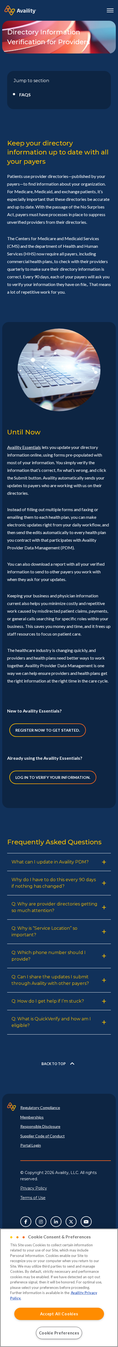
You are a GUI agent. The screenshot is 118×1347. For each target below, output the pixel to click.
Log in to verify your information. (52, 777)
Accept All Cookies (59, 1314)
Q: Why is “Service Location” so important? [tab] (44, 931)
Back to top (53, 1064)
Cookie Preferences (59, 1333)
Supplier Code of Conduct (42, 1136)
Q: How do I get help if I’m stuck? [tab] (48, 1001)
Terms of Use (33, 1197)
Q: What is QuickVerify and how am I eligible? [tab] (51, 1022)
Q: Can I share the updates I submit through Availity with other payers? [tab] (50, 980)
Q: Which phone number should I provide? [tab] (49, 956)
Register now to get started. (47, 730)
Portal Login (30, 1145)
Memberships (32, 1117)
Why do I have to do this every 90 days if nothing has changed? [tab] (54, 883)
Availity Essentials (24, 447)
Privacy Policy (33, 1188)
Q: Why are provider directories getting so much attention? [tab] (54, 907)
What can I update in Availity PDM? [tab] (50, 862)
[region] (59, 1288)
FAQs (25, 94)
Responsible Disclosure (40, 1126)
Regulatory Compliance (40, 1107)
